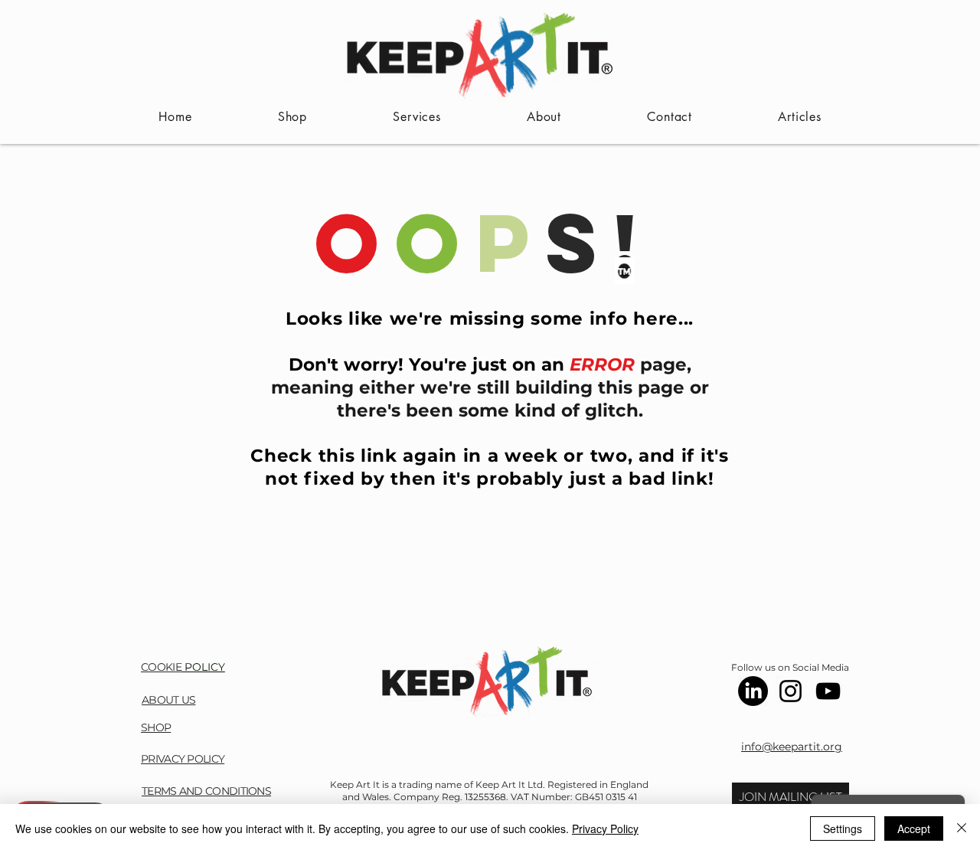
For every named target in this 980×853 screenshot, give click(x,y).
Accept (913, 828)
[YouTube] (828, 691)
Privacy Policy (605, 828)
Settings (842, 828)
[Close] (961, 828)
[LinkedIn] (753, 691)
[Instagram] (790, 691)
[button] (790, 797)
